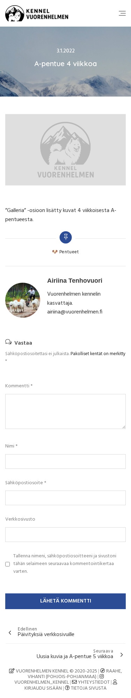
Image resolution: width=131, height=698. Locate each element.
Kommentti (18, 386)
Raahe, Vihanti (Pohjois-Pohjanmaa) (75, 674)
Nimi (11, 446)
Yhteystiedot (94, 682)
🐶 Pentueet (65, 252)
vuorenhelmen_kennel (41, 682)
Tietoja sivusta (89, 688)
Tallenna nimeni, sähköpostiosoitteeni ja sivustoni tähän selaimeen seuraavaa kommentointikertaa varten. (64, 564)
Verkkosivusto (20, 519)
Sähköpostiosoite (25, 483)
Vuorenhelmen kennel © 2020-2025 (56, 671)
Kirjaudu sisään (43, 688)
